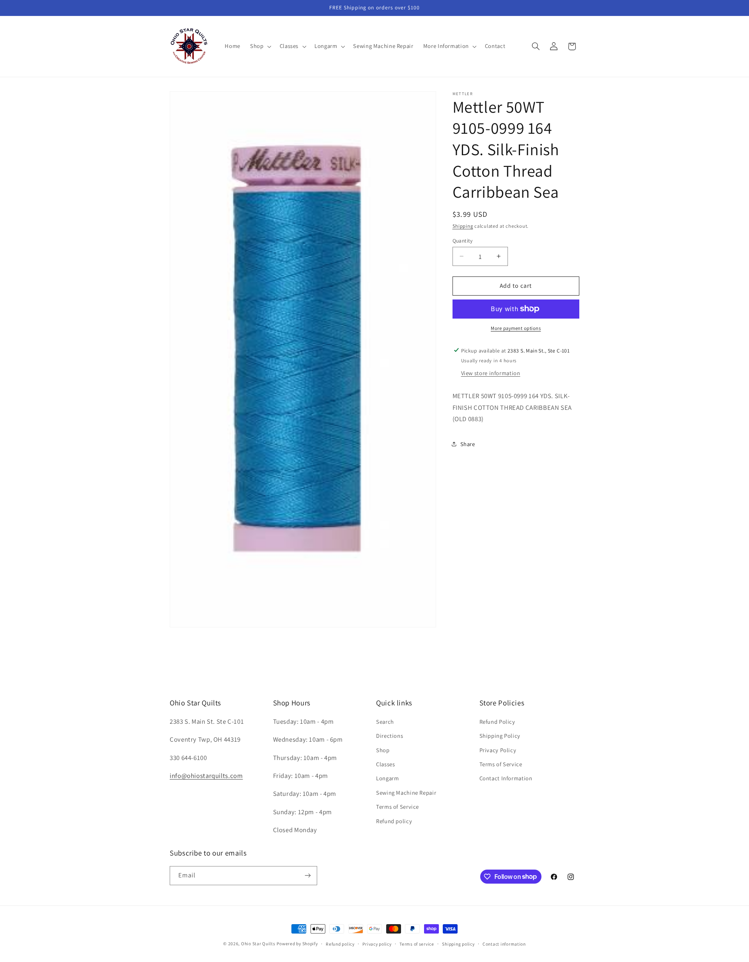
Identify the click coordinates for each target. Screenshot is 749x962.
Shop (383, 749)
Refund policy (394, 820)
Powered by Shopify (297, 943)
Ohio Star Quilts (258, 943)
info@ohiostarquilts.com (206, 775)
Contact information (504, 944)
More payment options (516, 328)
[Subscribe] (308, 875)
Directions (389, 735)
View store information (490, 373)
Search (385, 721)
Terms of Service (397, 806)
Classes (385, 764)
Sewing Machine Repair (406, 792)
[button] (260, 46)
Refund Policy (497, 721)
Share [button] (467, 443)
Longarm (387, 778)
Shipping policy (458, 944)
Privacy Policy (497, 749)
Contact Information (505, 778)
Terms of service (416, 944)
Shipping (463, 225)
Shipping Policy (499, 735)
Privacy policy (376, 944)
